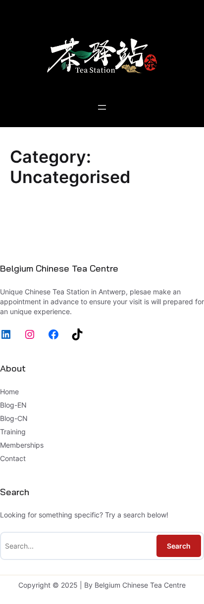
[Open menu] (102, 107)
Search (179, 546)
